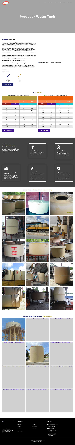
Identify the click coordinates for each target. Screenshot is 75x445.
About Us (44, 2)
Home (39, 2)
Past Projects (35, 429)
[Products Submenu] (53, 2)
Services (56, 2)
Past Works (63, 2)
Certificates (34, 426)
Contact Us (69, 2)
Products (50, 2)
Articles (33, 424)
